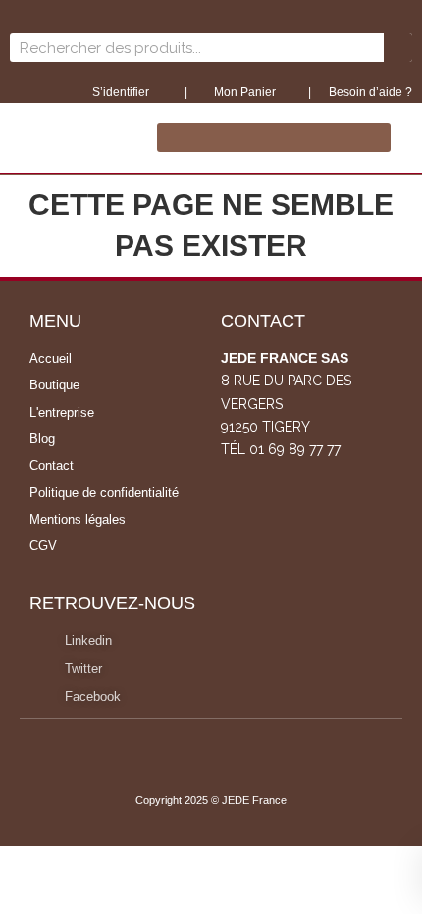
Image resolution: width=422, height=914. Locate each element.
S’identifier (122, 92)
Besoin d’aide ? (370, 92)
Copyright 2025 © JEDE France (211, 800)
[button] (274, 137)
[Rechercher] (398, 47)
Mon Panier (243, 92)
